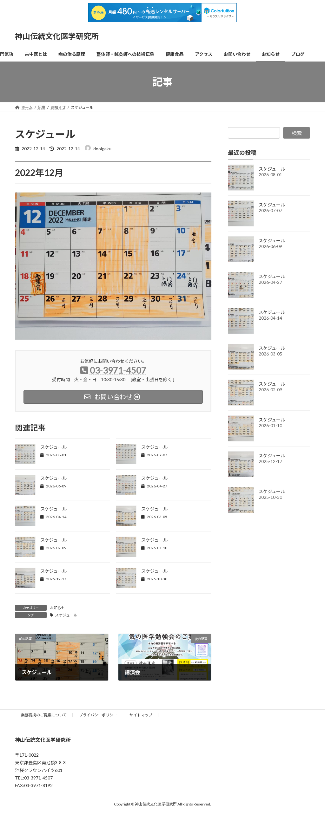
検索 (297, 133)
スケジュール (53, 447)
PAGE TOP (311, 785)
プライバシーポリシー (98, 715)
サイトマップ (140, 715)
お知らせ (57, 607)
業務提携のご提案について (44, 715)
